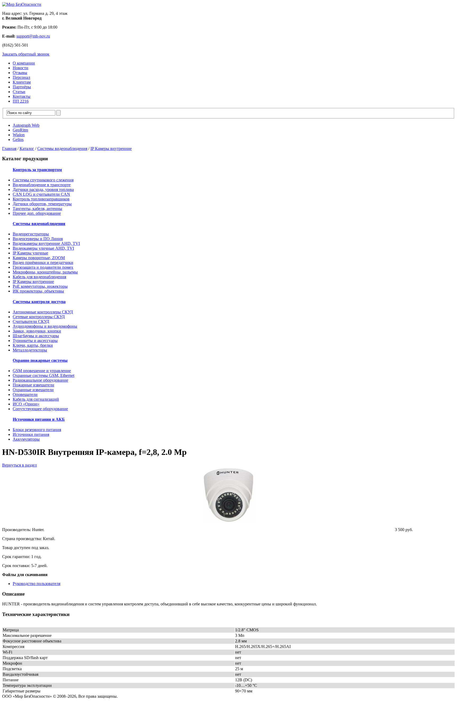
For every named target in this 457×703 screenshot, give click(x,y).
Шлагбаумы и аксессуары (36, 336)
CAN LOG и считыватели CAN (41, 194)
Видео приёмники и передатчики (43, 262)
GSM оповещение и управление (42, 370)
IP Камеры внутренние (111, 148)
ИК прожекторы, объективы (38, 291)
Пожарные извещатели (33, 385)
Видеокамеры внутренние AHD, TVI (46, 243)
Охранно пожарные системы (40, 360)
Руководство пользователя (36, 583)
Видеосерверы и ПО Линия (38, 238)
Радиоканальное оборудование (40, 380)
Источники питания (31, 434)
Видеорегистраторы (31, 234)
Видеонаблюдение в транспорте (42, 184)
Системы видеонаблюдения (62, 148)
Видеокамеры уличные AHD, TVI (43, 248)
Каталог (27, 148)
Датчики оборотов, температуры (42, 204)
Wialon (19, 135)
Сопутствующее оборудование (40, 409)
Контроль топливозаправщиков (41, 199)
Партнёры (22, 87)
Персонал (21, 77)
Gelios (18, 139)
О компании (24, 63)
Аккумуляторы (26, 439)
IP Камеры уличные (30, 253)
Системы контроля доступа (39, 301)
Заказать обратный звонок (25, 54)
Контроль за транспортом (37, 169)
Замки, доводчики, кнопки (37, 331)
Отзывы (20, 72)
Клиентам (22, 82)
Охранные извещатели (33, 389)
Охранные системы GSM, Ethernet (43, 375)
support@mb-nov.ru (33, 36)
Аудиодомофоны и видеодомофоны (45, 326)
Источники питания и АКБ (39, 419)
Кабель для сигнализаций (36, 399)
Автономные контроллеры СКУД (43, 312)
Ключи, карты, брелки (33, 345)
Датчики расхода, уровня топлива (43, 189)
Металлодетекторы (30, 350)
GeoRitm (20, 130)
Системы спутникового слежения (43, 180)
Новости (20, 68)
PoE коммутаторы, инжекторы (40, 286)
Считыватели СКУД (31, 321)
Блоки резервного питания (37, 429)
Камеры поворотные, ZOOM (39, 257)
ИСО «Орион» (26, 404)
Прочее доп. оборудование (37, 213)
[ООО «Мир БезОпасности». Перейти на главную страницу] (21, 4)
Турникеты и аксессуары (35, 340)
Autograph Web (26, 125)
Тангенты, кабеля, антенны (37, 208)
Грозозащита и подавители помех (43, 267)
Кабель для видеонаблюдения (39, 277)
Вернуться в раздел (19, 465)
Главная (9, 148)
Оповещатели (25, 394)
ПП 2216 (21, 101)
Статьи (19, 91)
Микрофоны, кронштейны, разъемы (45, 272)
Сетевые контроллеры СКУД (39, 316)
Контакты (21, 96)
